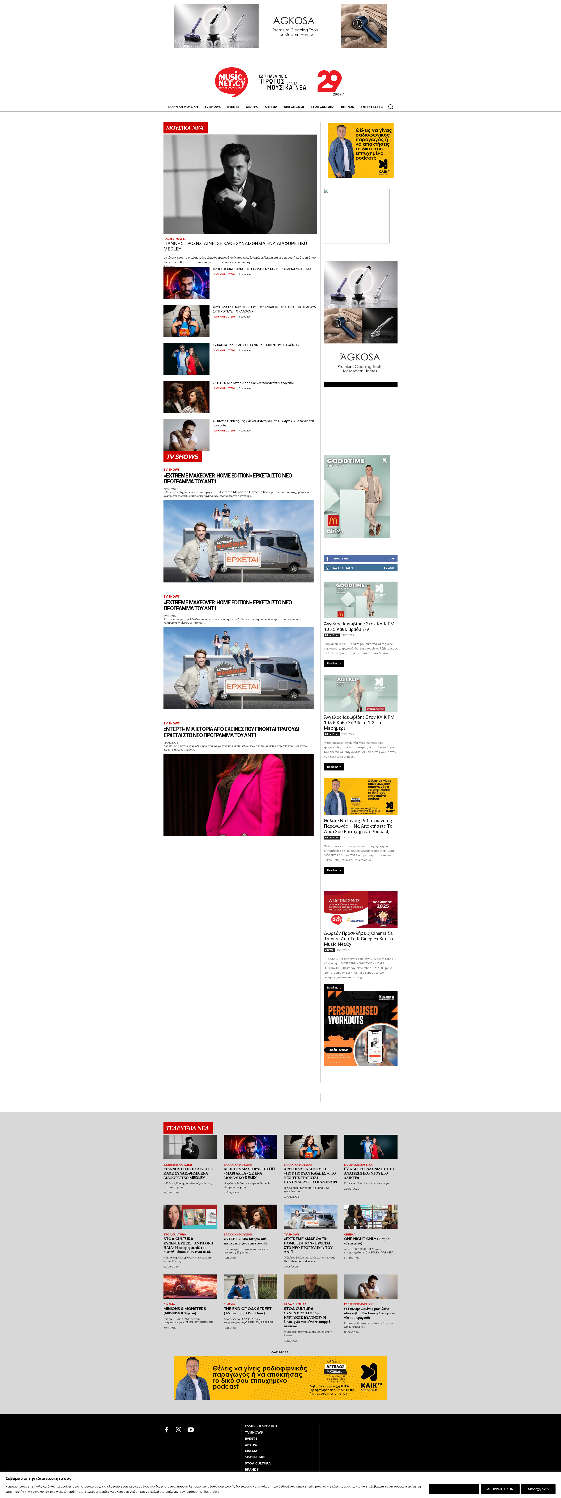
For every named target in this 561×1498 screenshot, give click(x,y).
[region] (280, 1485)
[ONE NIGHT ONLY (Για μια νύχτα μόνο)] (371, 1217)
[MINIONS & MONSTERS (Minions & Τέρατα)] (190, 1286)
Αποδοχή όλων (538, 1489)
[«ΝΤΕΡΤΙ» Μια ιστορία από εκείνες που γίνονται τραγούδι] (186, 397)
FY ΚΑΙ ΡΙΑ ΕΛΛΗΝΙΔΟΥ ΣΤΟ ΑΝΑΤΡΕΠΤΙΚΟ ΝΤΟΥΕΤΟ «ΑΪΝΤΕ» (256, 345)
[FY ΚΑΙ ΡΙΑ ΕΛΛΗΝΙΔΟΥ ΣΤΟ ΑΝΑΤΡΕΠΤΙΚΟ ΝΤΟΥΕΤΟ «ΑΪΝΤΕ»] (186, 359)
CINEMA (329, 950)
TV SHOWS (171, 470)
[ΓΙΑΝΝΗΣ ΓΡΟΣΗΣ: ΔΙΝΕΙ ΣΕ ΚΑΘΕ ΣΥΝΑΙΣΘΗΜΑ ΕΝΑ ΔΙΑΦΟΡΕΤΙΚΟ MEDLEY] (240, 184)
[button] (390, 106)
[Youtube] (191, 1430)
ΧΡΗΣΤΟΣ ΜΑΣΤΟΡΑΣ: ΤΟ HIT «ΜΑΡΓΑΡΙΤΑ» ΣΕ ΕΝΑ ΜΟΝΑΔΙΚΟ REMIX (262, 269)
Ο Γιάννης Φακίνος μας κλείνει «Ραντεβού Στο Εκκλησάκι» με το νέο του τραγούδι (369, 1312)
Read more (334, 663)
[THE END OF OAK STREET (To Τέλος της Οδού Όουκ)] (250, 1286)
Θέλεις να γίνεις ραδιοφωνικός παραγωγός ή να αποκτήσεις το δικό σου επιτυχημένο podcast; (358, 826)
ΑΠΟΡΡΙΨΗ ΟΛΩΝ (500, 1489)
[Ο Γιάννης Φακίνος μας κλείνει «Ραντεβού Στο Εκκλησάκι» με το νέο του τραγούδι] (186, 435)
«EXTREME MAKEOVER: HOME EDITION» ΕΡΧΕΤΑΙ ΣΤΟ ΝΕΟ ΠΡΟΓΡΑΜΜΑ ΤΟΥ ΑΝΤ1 (227, 478)
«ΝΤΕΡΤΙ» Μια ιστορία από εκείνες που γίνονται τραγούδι (253, 383)
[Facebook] (167, 1430)
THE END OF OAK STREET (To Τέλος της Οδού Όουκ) (248, 1310)
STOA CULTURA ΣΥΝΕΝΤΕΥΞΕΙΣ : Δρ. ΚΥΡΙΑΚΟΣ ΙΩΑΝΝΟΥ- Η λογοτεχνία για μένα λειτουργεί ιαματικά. (307, 1317)
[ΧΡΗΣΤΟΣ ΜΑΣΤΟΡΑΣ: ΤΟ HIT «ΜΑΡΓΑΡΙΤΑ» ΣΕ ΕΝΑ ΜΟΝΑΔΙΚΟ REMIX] (186, 283)
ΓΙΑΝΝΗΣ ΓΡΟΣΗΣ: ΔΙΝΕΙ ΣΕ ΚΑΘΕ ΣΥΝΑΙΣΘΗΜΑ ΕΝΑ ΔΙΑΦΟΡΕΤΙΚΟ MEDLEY (188, 1173)
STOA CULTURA (174, 1234)
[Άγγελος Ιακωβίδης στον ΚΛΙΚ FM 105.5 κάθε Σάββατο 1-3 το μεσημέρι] (361, 693)
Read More (212, 1491)
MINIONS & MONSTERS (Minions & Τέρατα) (184, 1310)
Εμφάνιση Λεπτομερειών (454, 1489)
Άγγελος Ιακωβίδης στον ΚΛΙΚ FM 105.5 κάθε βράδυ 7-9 (359, 626)
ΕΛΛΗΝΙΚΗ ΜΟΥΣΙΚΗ (175, 238)
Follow (389, 567)
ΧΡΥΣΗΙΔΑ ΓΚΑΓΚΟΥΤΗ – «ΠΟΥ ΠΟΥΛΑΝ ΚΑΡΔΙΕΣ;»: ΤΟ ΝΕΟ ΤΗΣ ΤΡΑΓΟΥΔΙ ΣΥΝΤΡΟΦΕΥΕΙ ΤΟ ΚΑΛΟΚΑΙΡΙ (310, 1175)
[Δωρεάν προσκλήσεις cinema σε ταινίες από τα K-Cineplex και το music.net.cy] (361, 909)
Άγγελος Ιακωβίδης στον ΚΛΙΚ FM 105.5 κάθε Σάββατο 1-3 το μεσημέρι (359, 723)
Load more (279, 1352)
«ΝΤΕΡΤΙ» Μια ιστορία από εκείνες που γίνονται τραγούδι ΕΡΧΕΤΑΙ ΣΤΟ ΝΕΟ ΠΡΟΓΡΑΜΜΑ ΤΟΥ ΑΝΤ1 (231, 732)
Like (391, 558)
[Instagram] (179, 1430)
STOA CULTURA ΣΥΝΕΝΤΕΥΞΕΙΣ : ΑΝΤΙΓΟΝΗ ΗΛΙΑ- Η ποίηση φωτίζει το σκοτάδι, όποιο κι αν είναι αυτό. (188, 1245)
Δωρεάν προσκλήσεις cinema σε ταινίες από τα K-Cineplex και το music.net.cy (358, 939)
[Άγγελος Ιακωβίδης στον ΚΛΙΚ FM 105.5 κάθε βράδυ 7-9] (361, 600)
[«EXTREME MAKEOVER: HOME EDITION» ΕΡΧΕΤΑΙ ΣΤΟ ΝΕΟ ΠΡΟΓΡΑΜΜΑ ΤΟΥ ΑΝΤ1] (238, 541)
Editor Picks (331, 635)
